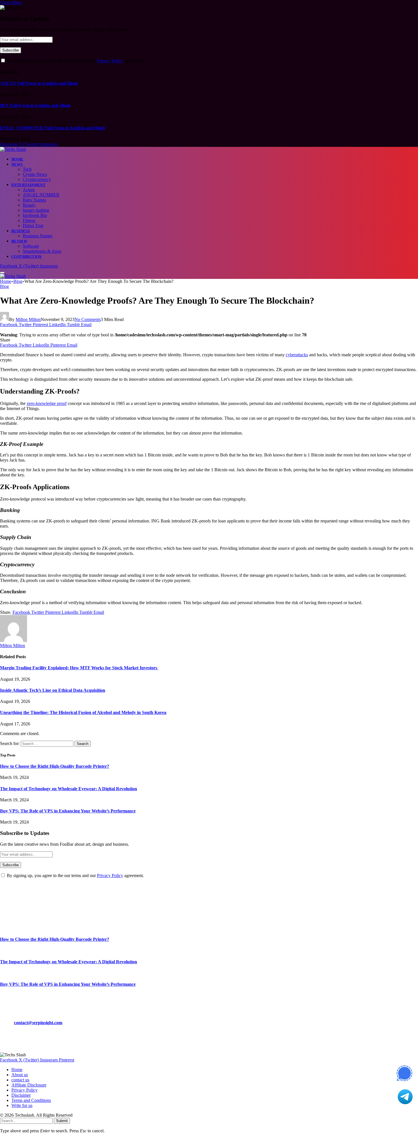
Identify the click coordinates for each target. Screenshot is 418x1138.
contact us (20, 1079)
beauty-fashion (36, 210)
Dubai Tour (33, 225)
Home (17, 159)
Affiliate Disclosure (28, 1085)
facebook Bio (35, 215)
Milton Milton (28, 319)
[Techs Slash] (13, 149)
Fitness (29, 220)
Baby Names (34, 199)
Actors (29, 189)
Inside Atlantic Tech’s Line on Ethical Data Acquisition (52, 690)
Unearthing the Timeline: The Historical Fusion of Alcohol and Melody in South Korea (83, 712)
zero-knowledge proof (47, 403)
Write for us (21, 1105)
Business (20, 231)
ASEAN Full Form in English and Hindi (39, 83)
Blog (4, 286)
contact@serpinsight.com (38, 1022)
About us (19, 1074)
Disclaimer (21, 1095)
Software (31, 246)
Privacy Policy (110, 60)
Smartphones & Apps (42, 251)
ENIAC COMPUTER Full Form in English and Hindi (52, 127)
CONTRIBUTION (26, 256)
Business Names (37, 235)
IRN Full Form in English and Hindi (35, 105)
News (17, 164)
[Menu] (2, 272)
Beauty (29, 205)
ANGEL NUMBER (41, 194)
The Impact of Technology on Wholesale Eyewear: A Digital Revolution (68, 788)
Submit (62, 1121)
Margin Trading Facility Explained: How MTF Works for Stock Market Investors (79, 667)
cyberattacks (297, 354)
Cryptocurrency (37, 179)
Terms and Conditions (31, 1100)
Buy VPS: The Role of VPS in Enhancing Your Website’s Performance (68, 810)
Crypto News (35, 174)
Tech (27, 169)
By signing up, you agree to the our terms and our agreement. (75, 60)
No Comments (88, 319)
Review (19, 241)
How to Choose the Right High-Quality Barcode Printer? (54, 766)
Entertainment (28, 185)
